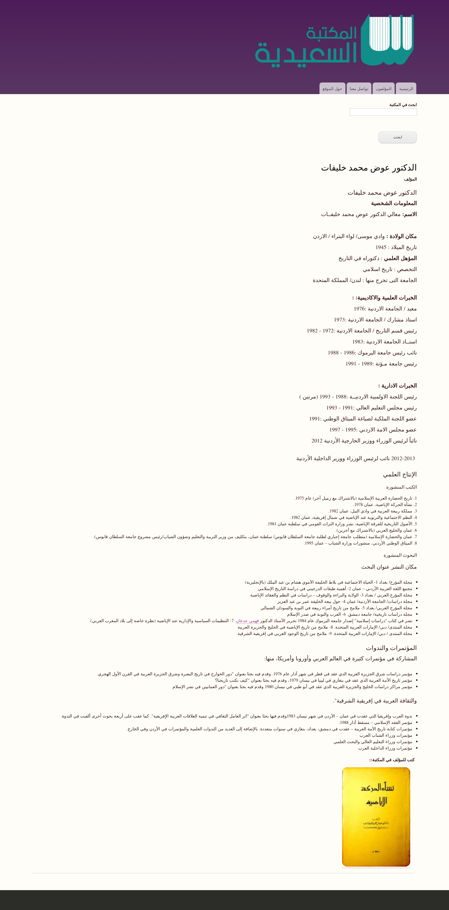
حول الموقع (332, 88)
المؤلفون (384, 88)
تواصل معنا (359, 88)
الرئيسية (406, 88)
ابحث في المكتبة (403, 104)
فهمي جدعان (247, 620)
